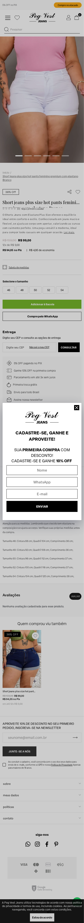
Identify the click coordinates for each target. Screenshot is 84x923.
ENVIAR (42, 506)
